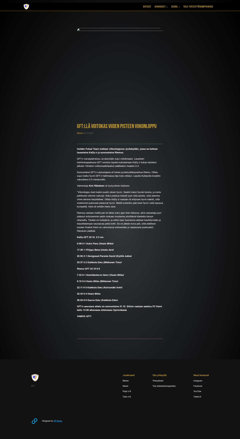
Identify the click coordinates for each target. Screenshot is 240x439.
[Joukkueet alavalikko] (167, 7)
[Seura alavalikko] (179, 7)
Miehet (80, 133)
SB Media (58, 421)
